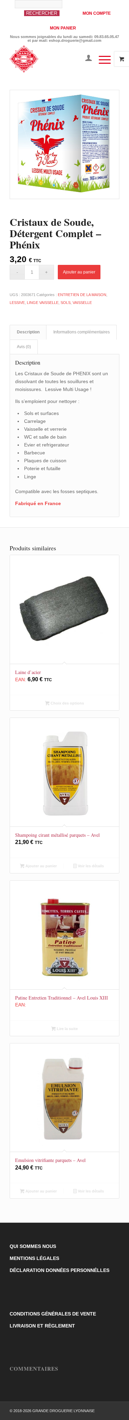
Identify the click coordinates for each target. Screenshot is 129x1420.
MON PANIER (63, 28)
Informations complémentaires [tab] (81, 332)
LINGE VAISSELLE (42, 303)
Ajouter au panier (79, 272)
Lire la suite (67, 1029)
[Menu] (101, 59)
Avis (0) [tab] (24, 347)
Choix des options (67, 703)
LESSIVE (17, 303)
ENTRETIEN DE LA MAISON (82, 295)
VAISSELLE (82, 303)
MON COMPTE (97, 13)
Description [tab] (28, 332)
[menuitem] (44, 11)
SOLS (66, 303)
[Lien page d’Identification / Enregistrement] (85, 59)
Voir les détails (90, 866)
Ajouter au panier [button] (40, 866)
